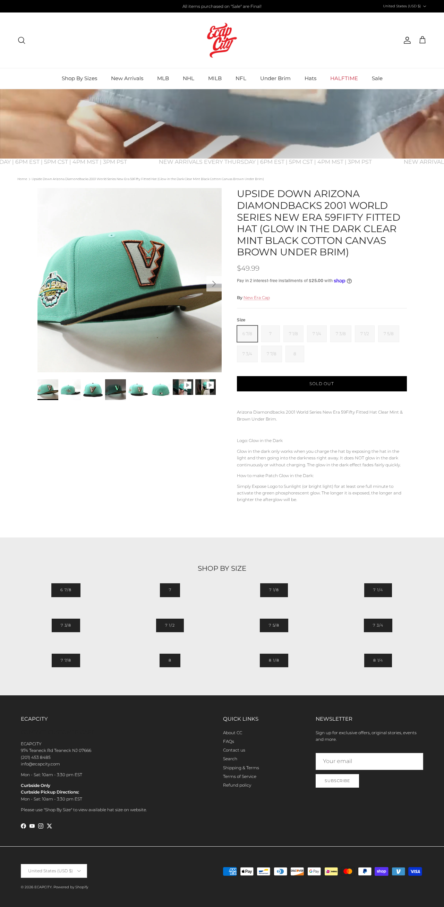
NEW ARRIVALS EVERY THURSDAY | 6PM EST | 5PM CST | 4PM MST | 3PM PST (271, 162)
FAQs (228, 741)
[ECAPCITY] (222, 40)
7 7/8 (66, 660)
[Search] (21, 40)
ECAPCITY (43, 887)
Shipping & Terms (241, 767)
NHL (188, 78)
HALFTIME (344, 78)
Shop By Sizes (79, 78)
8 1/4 (378, 660)
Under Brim (275, 78)
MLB (163, 78)
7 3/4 (378, 625)
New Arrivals (127, 78)
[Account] (405, 40)
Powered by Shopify (70, 887)
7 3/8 (66, 625)
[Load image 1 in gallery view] (129, 280)
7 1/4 (378, 589)
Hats (310, 78)
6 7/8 (65, 589)
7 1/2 (169, 625)
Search (230, 758)
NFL (241, 78)
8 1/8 (274, 660)
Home (22, 179)
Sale (377, 78)
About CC (232, 732)
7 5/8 (274, 625)
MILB (215, 78)
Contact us (234, 750)
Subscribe (337, 780)
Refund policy (237, 785)
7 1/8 (274, 589)
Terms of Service (239, 776)
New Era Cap (257, 297)
